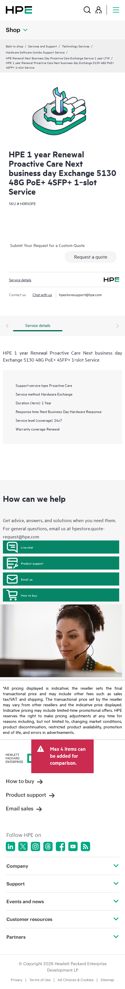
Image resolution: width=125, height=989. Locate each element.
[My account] (98, 10)
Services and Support (42, 46)
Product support (32, 563)
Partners (16, 937)
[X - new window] (23, 846)
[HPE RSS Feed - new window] (85, 846)
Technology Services (76, 46)
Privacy (16, 980)
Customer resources (29, 919)
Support (15, 884)
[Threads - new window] (48, 846)
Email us (27, 579)
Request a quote (90, 256)
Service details (20, 279)
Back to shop (14, 46)
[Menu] (116, 10)
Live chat (27, 547)
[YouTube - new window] (73, 846)
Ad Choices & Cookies (76, 980)
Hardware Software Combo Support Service (35, 52)
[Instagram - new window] (35, 846)
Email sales (19, 808)
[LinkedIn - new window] (10, 846)
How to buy (29, 595)
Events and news (25, 901)
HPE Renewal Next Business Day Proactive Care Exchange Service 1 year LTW (58, 58)
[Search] (87, 10)
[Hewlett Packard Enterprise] (19, 10)
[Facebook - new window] (60, 846)
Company (17, 866)
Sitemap (107, 980)
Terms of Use (40, 980)
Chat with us (42, 294)
